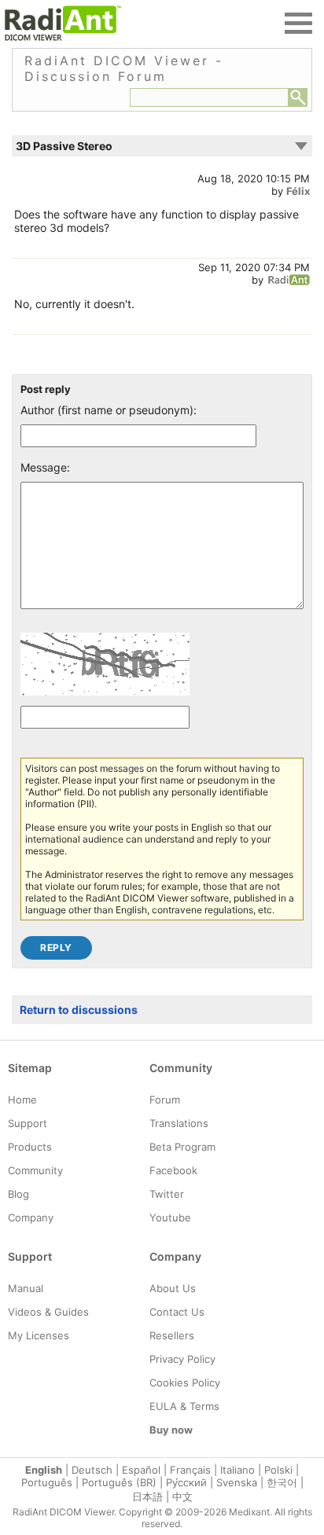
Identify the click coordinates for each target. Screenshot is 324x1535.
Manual (25, 1288)
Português (46, 1482)
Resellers (171, 1335)
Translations (178, 1123)
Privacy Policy (182, 1359)
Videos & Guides (48, 1311)
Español (141, 1469)
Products (30, 1146)
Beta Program (182, 1146)
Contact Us (176, 1311)
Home (22, 1099)
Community (35, 1170)
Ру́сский (186, 1482)
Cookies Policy (184, 1382)
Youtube (170, 1217)
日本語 (147, 1496)
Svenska (236, 1482)
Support (27, 1123)
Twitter (166, 1194)
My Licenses (38, 1335)
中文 (182, 1496)
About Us (172, 1288)
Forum (164, 1099)
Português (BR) (119, 1482)
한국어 (282, 1482)
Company (30, 1217)
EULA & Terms (184, 1406)
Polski (278, 1469)
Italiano (237, 1469)
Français (190, 1469)
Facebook (173, 1170)
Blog (18, 1194)
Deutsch (92, 1469)
